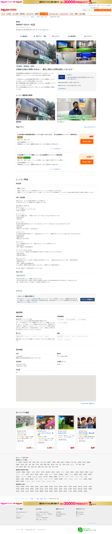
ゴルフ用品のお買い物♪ (42, 512)
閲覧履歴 (85, 10)
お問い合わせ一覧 (30, 529)
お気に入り (90, 10)
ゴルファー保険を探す (42, 517)
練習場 (37, 13)
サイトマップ (108, 7)
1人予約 (9, 13)
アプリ (71, 13)
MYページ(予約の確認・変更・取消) (103, 10)
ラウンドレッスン (53, 13)
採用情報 (58, 516)
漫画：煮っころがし (41, 519)
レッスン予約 (43, 13)
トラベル (103, 5)
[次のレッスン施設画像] (96, 433)
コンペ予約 (15, 13)
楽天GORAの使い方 (95, 7)
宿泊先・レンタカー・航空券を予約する (44, 514)
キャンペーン (29, 13)
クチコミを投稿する (87, 299)
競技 (76, 13)
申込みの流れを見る (89, 127)
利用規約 (18, 518)
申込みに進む (86, 141)
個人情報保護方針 (61, 514)
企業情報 (58, 512)
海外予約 (22, 13)
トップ (3, 13)
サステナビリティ (41, 529)
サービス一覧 (19, 529)
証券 (98, 5)
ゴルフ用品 (82, 13)
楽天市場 (109, 5)
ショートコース (64, 13)
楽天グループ (92, 5)
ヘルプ (102, 7)
